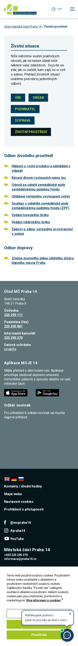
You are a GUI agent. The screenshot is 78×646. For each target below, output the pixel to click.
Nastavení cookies (18, 502)
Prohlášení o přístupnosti (23, 509)
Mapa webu (13, 494)
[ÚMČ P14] (20, 9)
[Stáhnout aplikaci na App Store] (16, 392)
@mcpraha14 (20, 523)
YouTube (17, 539)
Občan (38, 98)
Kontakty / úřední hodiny (23, 486)
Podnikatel (25, 109)
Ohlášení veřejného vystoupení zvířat (41, 196)
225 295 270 (13, 338)
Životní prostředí (31, 132)
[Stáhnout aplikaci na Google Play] (48, 392)
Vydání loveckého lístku (30, 215)
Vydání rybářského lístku (31, 222)
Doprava (22, 120)
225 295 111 (13, 315)
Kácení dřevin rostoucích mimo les (39, 178)
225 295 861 (13, 326)
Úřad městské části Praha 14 (23, 26)
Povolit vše (39, 634)
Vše (18, 98)
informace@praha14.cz (20, 559)
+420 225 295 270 (16, 555)
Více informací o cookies (43, 600)
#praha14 (17, 531)
